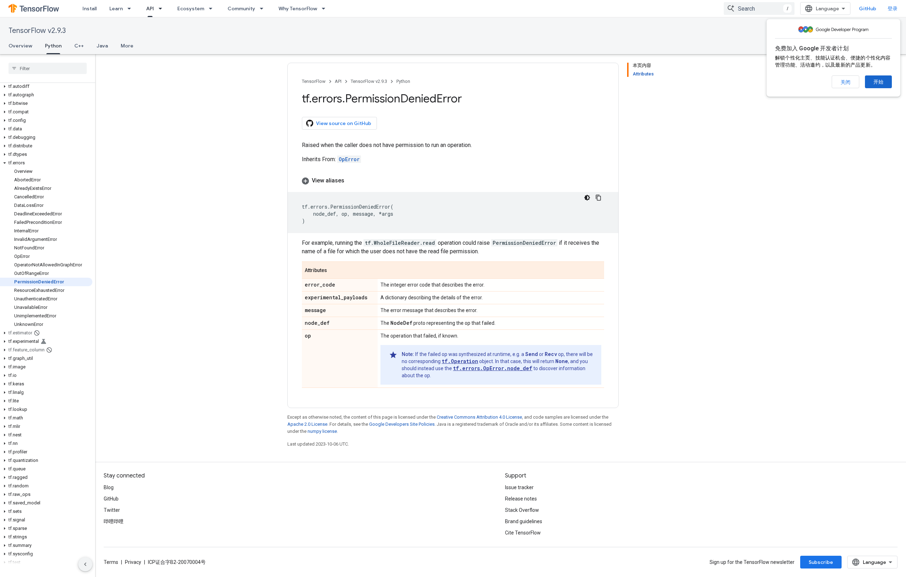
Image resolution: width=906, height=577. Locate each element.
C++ (79, 46)
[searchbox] (47, 68)
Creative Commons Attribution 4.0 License (479, 417)
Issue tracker (519, 487)
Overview (20, 46)
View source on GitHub (343, 123)
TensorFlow (314, 81)
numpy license (322, 431)
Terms (111, 562)
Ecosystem (190, 8)
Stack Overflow (522, 510)
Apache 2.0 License (307, 424)
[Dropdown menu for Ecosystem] (212, 8)
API (150, 8)
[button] (46, 86)
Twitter (112, 510)
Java (102, 46)
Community (241, 8)
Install (89, 8)
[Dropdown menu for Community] (263, 8)
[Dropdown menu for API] (162, 8)
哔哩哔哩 (114, 521)
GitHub (867, 8)
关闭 (845, 82)
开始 (878, 82)
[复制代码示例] (598, 197)
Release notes (521, 499)
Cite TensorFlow (523, 533)
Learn (116, 8)
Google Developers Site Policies (402, 424)
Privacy (133, 562)
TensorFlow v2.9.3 (37, 30)
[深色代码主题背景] (587, 197)
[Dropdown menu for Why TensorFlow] (325, 8)
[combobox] (759, 8)
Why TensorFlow (298, 8)
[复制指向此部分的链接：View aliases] (351, 180)
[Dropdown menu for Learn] (131, 8)
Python (53, 46)
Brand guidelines (523, 521)
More (127, 46)
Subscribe (821, 562)
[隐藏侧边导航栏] (85, 564)
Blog (109, 487)
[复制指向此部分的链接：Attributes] (334, 270)
